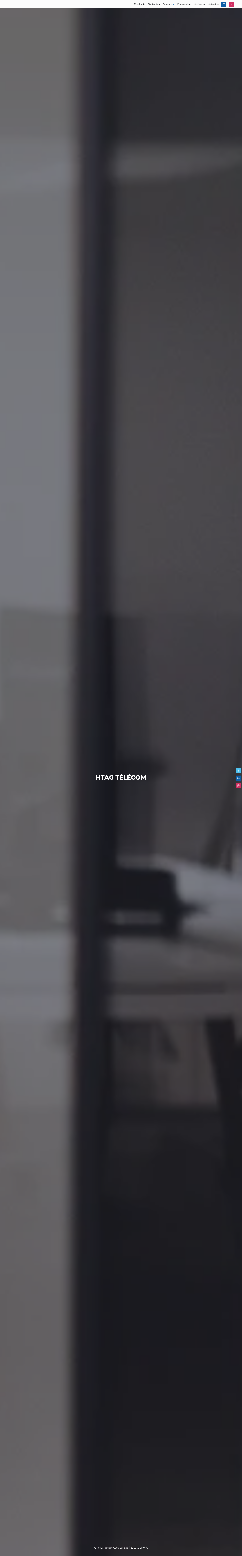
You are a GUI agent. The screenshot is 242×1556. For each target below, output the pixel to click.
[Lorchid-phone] (231, 4)
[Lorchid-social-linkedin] (238, 778)
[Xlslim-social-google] (238, 785)
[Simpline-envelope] (223, 4)
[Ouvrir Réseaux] (173, 4)
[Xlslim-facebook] (238, 770)
